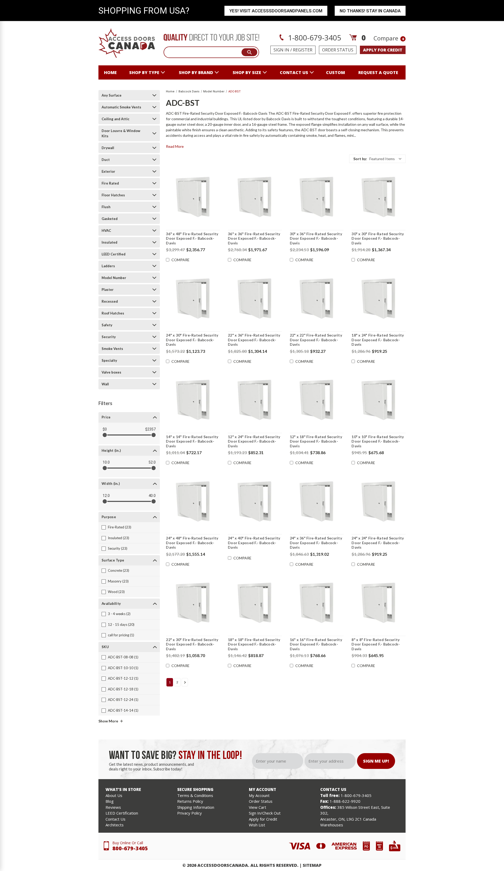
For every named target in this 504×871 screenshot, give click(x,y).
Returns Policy (190, 801)
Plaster (108, 289)
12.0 (106, 496)
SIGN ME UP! (376, 761)
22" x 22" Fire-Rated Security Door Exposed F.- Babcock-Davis (316, 340)
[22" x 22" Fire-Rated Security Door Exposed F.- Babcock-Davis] (317, 298)
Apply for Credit (263, 819)
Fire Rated (110, 183)
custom (335, 72)
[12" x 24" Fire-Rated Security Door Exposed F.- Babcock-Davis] (255, 400)
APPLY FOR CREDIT (382, 50)
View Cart (257, 807)
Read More (175, 146)
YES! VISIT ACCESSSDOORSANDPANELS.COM (275, 10)
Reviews (113, 807)
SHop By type (144, 72)
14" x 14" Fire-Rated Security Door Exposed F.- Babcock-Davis (192, 441)
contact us (294, 72)
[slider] (104, 435)
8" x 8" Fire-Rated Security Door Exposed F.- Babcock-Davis (375, 644)
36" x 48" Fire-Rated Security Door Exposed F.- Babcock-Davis (192, 238)
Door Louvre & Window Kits (121, 133)
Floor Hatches (113, 195)
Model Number (114, 278)
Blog (110, 801)
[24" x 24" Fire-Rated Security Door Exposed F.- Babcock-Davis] (378, 501)
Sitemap (312, 865)
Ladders (108, 266)
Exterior (108, 171)
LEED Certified (113, 254)
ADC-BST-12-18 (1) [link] (123, 689)
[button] (377, 159)
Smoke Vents (112, 349)
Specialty (109, 360)
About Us (114, 795)
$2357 (150, 429)
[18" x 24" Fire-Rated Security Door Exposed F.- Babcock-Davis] (378, 298)
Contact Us (115, 819)
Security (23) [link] (117, 548)
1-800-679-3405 (313, 38)
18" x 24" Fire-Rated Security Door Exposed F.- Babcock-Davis (377, 340)
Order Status (337, 50)
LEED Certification (122, 813)
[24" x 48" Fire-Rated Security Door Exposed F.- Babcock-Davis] (193, 501)
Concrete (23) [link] (118, 570)
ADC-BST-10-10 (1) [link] (123, 668)
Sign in (281, 50)
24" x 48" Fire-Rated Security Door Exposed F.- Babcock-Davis (192, 542)
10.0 (106, 462)
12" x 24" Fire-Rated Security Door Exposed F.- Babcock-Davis (254, 441)
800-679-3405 (130, 848)
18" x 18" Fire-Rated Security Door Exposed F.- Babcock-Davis (254, 644)
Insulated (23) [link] (118, 538)
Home (110, 72)
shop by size (247, 72)
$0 (105, 429)
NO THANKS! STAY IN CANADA (370, 10)
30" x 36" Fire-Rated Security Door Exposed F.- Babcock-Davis (316, 238)
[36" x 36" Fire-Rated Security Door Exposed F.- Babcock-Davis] (255, 197)
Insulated (109, 242)
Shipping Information (195, 807)
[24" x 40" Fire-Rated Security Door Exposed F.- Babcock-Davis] (255, 501)
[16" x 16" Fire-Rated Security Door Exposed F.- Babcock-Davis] (317, 603)
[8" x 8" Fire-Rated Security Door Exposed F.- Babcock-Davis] (378, 603)
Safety (107, 325)
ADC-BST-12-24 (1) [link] (123, 699)
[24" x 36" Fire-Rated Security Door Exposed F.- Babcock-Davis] (317, 501)
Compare (389, 38)
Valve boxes (111, 372)
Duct (106, 160)
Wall (105, 384)
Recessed (110, 301)
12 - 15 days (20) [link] (121, 624)
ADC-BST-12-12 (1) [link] (123, 678)
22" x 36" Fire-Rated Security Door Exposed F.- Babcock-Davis (254, 340)
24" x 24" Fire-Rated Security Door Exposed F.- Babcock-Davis (377, 542)
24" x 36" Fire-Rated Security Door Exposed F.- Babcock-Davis (316, 542)
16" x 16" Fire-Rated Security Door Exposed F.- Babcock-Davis (316, 644)
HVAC (106, 230)
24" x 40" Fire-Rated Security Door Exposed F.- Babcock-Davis (254, 542)
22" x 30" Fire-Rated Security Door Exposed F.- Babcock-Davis (192, 644)
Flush (106, 207)
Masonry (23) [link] (118, 581)
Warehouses (331, 824)
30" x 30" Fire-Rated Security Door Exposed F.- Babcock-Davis (377, 238)
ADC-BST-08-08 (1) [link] (123, 657)
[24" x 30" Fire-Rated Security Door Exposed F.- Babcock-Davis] (193, 298)
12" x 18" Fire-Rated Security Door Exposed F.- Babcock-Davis (316, 441)
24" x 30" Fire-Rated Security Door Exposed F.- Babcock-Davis (192, 340)
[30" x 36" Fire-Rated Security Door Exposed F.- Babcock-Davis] (317, 197)
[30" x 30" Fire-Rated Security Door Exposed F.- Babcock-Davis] (378, 197)
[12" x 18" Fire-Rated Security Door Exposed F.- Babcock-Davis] (317, 400)
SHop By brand (196, 72)
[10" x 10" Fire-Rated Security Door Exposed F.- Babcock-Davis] (378, 400)
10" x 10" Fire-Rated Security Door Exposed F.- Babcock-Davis (377, 441)
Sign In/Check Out (265, 813)
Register (302, 50)
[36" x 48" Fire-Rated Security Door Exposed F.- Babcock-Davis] (193, 197)
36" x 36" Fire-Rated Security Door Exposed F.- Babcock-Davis (254, 238)
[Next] (185, 682)
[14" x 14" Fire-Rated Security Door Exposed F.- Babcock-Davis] (193, 400)
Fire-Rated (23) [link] (119, 527)
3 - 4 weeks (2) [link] (119, 614)
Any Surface (112, 95)
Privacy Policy (189, 813)
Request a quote (378, 72)
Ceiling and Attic (115, 119)
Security (109, 337)
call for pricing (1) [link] (121, 635)
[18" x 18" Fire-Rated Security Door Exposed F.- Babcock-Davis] (255, 603)
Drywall (108, 148)
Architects (115, 824)
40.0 (152, 496)
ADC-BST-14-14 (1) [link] (123, 710)
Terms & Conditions (195, 795)
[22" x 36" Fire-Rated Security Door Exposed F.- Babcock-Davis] (255, 298)
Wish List (257, 824)
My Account (259, 795)
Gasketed (110, 219)
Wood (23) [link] (116, 592)
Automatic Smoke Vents (121, 107)
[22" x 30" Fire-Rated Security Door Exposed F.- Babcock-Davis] (193, 603)
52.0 (152, 462)
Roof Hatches (113, 313)
